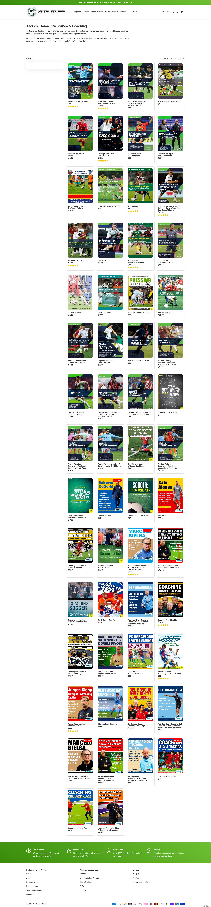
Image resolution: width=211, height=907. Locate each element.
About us (29, 878)
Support (136, 874)
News (28, 874)
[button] (173, 58)
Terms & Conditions (34, 890)
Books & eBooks (86, 882)
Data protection (32, 886)
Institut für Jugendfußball (38, 904)
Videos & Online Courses (89, 878)
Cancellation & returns (141, 882)
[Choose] (179, 95)
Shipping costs (32, 882)
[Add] (89, 95)
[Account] (177, 11)
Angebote (83, 874)
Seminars (83, 890)
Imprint (29, 894)
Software (83, 886)
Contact (136, 878)
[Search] (172, 11)
